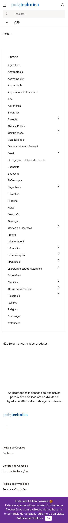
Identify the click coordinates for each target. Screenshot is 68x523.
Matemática (14, 275)
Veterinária (14, 322)
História (12, 234)
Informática (14, 248)
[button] (4, 5)
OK (48, 518)
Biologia (12, 119)
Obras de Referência (20, 289)
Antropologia (15, 71)
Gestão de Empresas (20, 227)
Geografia (14, 214)
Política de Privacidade (16, 483)
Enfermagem (15, 180)
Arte (10, 98)
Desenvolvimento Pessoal (23, 146)
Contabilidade (16, 139)
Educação (14, 173)
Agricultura (14, 65)
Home (6, 33)
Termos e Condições (15, 489)
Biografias (14, 112)
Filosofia (13, 200)
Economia (13, 166)
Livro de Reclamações (15, 471)
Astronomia (14, 105)
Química (12, 302)
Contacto (8, 453)
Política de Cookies (29, 518)
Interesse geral (16, 255)
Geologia (13, 221)
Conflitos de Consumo (15, 465)
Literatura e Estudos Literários (25, 268)
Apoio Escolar (16, 78)
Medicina (13, 282)
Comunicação (16, 132)
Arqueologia (15, 85)
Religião (12, 309)
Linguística (14, 261)
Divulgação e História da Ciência (26, 160)
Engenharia (14, 187)
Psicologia (14, 295)
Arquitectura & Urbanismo (22, 92)
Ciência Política (16, 126)
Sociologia (14, 316)
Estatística (13, 193)
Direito (12, 153)
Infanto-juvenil (16, 241)
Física (11, 207)
